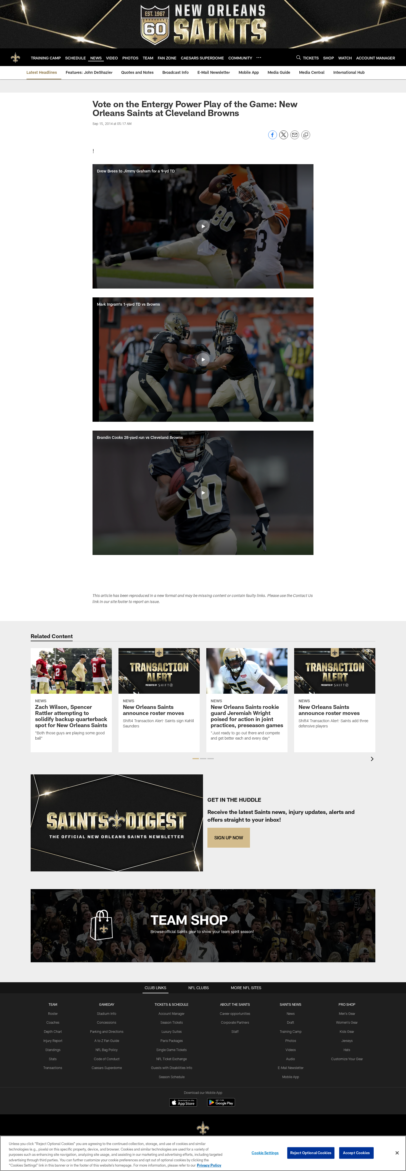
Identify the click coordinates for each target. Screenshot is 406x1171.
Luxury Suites (172, 1031)
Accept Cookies (356, 1153)
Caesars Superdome (107, 1068)
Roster (53, 1013)
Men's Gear (347, 1013)
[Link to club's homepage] (15, 57)
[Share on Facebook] (272, 137)
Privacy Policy (209, 1165)
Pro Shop (347, 1004)
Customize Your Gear (347, 1059)
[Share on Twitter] (283, 137)
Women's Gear (347, 1022)
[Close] (397, 1153)
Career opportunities (235, 1013)
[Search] (298, 57)
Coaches (52, 1022)
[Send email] (294, 137)
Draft (290, 1022)
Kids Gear (347, 1031)
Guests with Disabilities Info (171, 1068)
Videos (291, 1050)
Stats (53, 1059)
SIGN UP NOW (228, 837)
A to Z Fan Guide (106, 1040)
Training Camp (291, 1031)
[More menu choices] (259, 57)
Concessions (106, 1022)
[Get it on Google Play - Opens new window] (221, 1105)
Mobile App (290, 1077)
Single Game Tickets (171, 1050)
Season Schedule (171, 1077)
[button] (203, 226)
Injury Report (52, 1040)
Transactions (52, 1068)
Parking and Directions (106, 1031)
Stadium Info (106, 1013)
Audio (290, 1059)
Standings (52, 1050)
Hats (347, 1050)
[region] (203, 1153)
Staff (235, 1031)
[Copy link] (305, 135)
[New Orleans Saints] (203, 1128)
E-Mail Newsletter (291, 1068)
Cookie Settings (265, 1153)
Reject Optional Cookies (310, 1153)
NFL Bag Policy (107, 1050)
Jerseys (347, 1040)
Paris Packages (171, 1040)
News (291, 1013)
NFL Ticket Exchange (171, 1059)
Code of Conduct (107, 1059)
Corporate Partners (235, 1022)
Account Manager (171, 1013)
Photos (290, 1040)
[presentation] (373, 760)
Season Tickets (171, 1022)
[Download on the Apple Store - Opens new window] (183, 1103)
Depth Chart (53, 1031)
